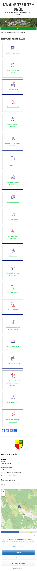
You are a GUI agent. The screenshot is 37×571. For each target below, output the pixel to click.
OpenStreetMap (33, 528)
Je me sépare (13, 256)
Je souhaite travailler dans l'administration (13, 184)
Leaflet (28, 528)
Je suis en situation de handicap (13, 125)
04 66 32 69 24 (12, 476)
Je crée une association (13, 402)
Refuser (18, 558)
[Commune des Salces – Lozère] (18, 22)
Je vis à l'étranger (13, 309)
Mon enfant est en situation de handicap (12, 145)
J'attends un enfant (12, 89)
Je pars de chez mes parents (13, 71)
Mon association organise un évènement (13, 421)
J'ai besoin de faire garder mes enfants (13, 274)
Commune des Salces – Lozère (18, 6)
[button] (34, 535)
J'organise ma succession (13, 363)
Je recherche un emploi (12, 346)
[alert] (19, 485)
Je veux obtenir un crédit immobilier (13, 237)
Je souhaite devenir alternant (12, 164)
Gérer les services (18, 547)
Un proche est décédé (13, 107)
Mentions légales (17, 568)
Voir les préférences (18, 563)
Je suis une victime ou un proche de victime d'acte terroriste (13, 383)
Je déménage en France (13, 53)
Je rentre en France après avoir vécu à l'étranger (13, 328)
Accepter (18, 552)
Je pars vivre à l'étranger (13, 292)
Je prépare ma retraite (13, 202)
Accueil (4, 32)
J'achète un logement (13, 219)
